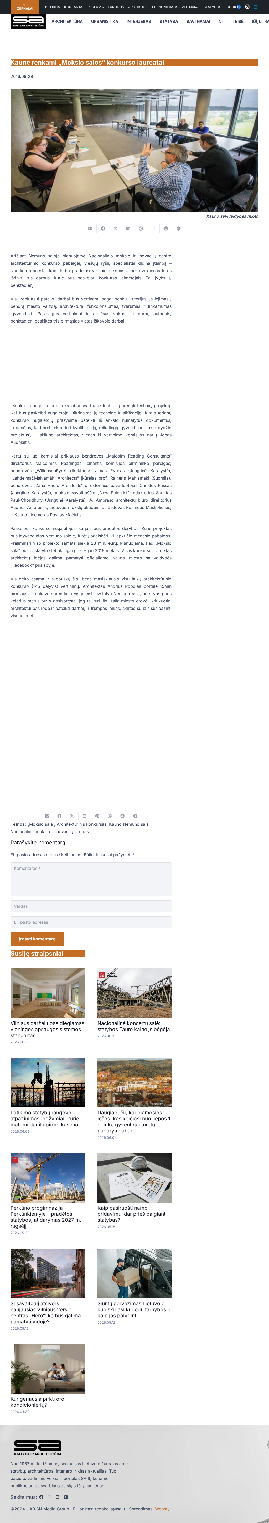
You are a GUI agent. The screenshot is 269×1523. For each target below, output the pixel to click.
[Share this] (103, 228)
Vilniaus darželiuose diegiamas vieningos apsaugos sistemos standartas (47, 1029)
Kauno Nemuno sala (129, 824)
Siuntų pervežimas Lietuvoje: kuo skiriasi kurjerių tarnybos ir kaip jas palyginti (133, 1309)
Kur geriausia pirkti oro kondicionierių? (37, 1402)
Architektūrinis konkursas (81, 824)
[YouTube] (66, 1497)
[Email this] (90, 228)
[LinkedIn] (255, 7)
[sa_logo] (28, 21)
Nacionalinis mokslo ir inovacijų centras (50, 831)
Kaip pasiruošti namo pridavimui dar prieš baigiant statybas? (131, 1214)
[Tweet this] (115, 228)
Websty (162, 1508)
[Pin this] (140, 228)
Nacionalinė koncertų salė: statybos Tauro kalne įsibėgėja (133, 1026)
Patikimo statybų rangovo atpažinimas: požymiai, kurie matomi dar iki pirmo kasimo (45, 1118)
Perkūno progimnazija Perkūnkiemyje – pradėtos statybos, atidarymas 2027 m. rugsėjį (46, 1217)
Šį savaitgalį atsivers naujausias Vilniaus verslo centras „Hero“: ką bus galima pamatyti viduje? (46, 1312)
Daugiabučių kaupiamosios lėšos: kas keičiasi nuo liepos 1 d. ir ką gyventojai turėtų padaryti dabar (133, 1121)
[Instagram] (247, 7)
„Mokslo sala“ (40, 824)
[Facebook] (41, 1497)
